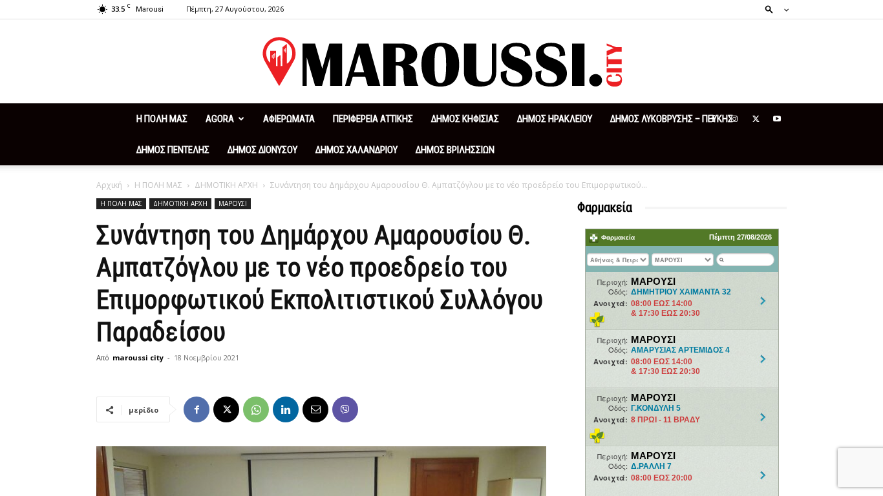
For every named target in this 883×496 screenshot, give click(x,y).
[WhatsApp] (256, 409)
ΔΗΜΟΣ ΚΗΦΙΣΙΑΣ (465, 119)
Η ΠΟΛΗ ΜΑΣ (161, 119)
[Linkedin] (286, 409)
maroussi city (138, 357)
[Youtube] (777, 118)
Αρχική (109, 185)
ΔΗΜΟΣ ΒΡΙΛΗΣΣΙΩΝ (455, 150)
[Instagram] (734, 118)
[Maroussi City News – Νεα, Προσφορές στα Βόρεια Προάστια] (441, 62)
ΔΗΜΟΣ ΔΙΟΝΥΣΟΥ (262, 150)
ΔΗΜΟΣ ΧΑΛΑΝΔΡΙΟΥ (356, 150)
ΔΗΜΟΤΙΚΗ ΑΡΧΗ (226, 185)
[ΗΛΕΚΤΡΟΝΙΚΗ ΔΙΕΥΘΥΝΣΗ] (315, 409)
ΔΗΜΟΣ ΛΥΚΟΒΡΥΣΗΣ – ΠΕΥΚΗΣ (671, 119)
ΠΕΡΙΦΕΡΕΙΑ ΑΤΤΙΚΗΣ (373, 119)
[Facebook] (713, 118)
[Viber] (345, 409)
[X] (755, 118)
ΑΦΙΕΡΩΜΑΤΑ (289, 119)
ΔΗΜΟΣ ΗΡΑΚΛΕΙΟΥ (554, 119)
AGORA (220, 119)
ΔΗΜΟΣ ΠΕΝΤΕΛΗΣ (172, 150)
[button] (773, 9)
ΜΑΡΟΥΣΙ (232, 203)
